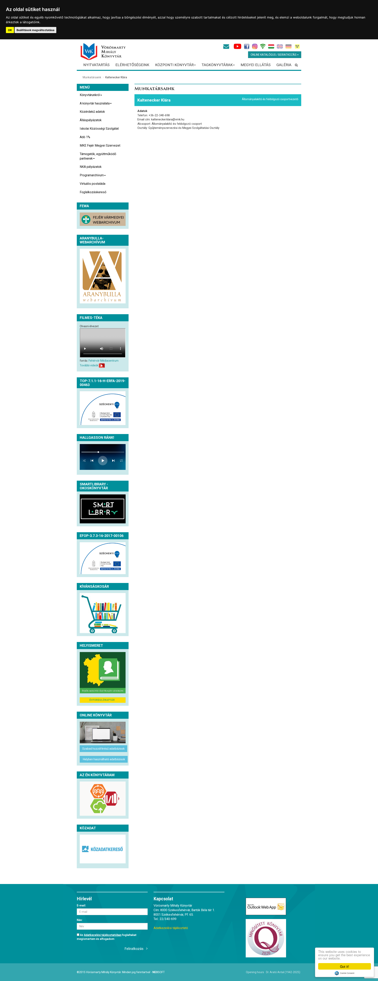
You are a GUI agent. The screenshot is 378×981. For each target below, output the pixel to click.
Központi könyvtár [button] (174, 65)
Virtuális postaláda (92, 184)
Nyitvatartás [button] (96, 65)
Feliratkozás (134, 949)
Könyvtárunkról (90, 95)
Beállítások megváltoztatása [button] (35, 30)
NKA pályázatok (91, 167)
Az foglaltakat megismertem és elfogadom (106, 936)
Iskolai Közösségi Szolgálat (99, 128)
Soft (158, 972)
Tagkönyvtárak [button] (217, 65)
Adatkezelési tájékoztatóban (102, 935)
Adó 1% (85, 137)
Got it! (344, 966)
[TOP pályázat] (103, 408)
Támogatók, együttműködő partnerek (98, 156)
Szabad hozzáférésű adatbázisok (103, 748)
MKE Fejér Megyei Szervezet (100, 145)
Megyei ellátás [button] (256, 65)
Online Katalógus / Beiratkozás (274, 54)
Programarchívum (92, 175)
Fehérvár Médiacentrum (104, 360)
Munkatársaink (92, 77)
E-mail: (81, 905)
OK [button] (10, 30)
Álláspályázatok (91, 120)
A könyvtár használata (95, 103)
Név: (79, 920)
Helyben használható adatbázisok (103, 759)
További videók (89, 365)
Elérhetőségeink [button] (132, 65)
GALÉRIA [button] (283, 65)
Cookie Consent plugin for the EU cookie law (344, 973)
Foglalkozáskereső (93, 192)
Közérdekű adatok (92, 112)
